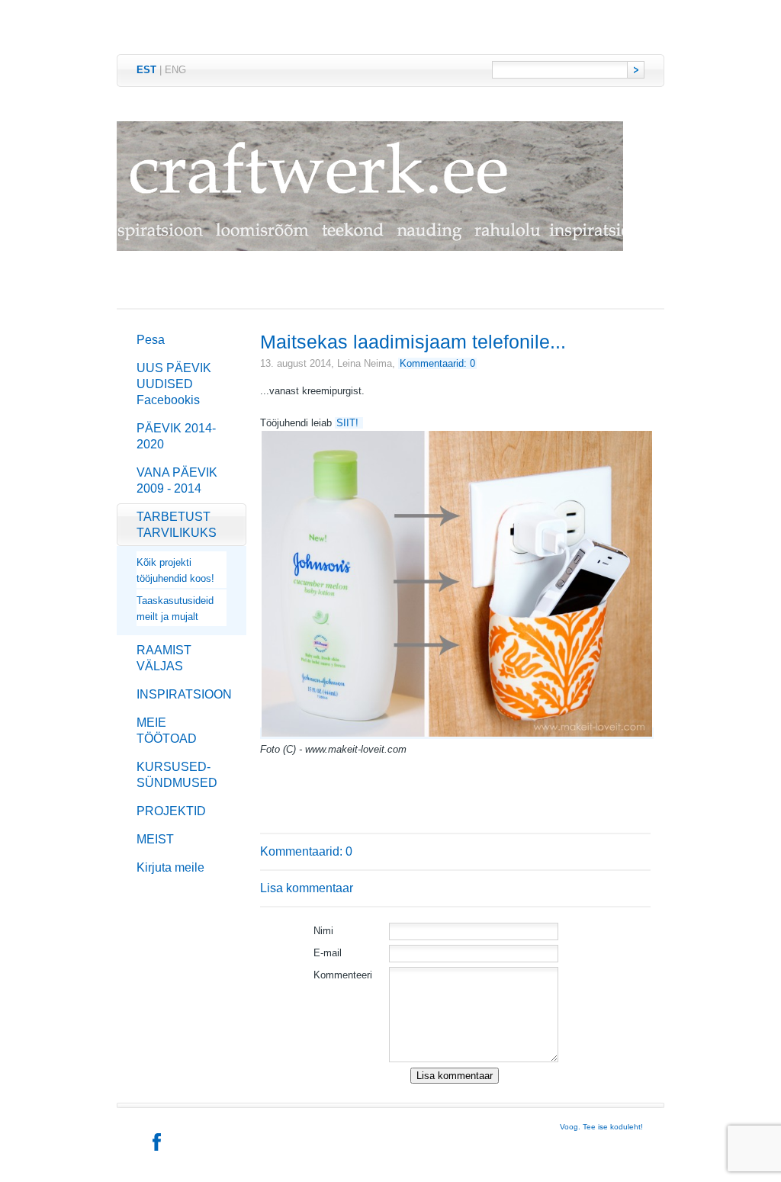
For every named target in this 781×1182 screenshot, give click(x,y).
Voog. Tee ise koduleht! (601, 1127)
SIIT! (349, 423)
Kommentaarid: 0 (437, 363)
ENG (175, 69)
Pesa (151, 339)
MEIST (155, 839)
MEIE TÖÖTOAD (167, 730)
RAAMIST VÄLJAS (164, 658)
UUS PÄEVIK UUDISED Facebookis (174, 383)
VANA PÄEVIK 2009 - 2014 (177, 480)
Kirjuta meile (170, 867)
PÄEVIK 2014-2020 (176, 436)
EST (146, 69)
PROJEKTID (171, 811)
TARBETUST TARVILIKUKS (177, 524)
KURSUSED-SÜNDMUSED (177, 774)
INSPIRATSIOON (184, 694)
